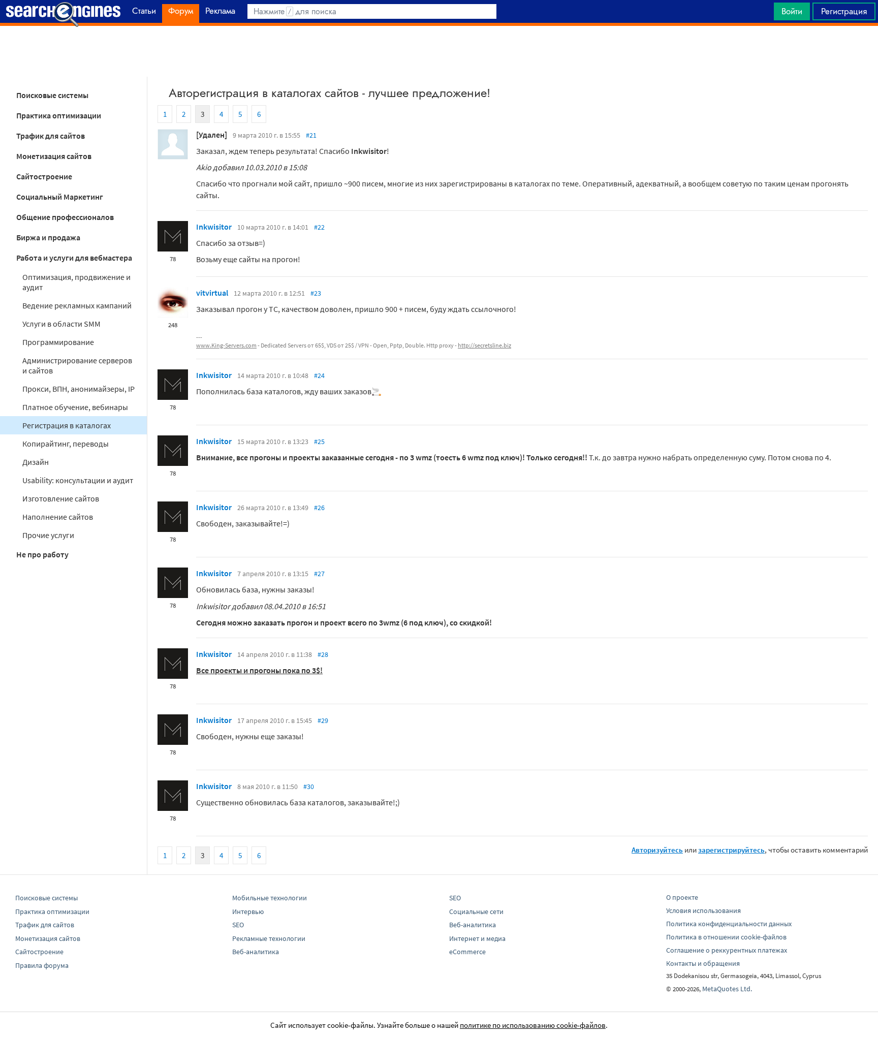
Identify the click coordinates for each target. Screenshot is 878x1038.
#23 (315, 293)
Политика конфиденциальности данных (729, 923)
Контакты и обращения (703, 963)
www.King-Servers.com (226, 345)
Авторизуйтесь (657, 850)
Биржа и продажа (48, 237)
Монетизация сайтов (53, 156)
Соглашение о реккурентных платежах (726, 950)
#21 (311, 135)
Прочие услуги (48, 535)
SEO (238, 924)
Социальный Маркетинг (59, 197)
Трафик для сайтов (50, 136)
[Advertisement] (439, 51)
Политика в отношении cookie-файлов (726, 936)
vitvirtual (212, 293)
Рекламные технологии (268, 938)
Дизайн (35, 462)
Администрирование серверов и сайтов (77, 365)
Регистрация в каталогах (66, 425)
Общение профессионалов (65, 217)
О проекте (682, 897)
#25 (319, 441)
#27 (319, 573)
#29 (323, 720)
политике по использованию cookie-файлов (533, 1025)
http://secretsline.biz (484, 345)
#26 (319, 507)
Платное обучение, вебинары (75, 407)
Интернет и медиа (477, 938)
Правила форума (42, 965)
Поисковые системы (52, 95)
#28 (323, 654)
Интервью (248, 911)
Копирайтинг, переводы (65, 443)
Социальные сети (476, 911)
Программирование (58, 342)
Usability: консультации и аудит (77, 480)
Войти (791, 11)
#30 (308, 786)
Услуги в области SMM (61, 324)
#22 (319, 227)
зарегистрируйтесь (731, 850)
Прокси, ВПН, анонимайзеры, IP (78, 389)
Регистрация (844, 11)
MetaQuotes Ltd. (727, 988)
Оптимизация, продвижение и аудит (76, 282)
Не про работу (42, 554)
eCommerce (467, 951)
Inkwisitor (214, 227)
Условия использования (703, 910)
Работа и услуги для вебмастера (74, 258)
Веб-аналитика (255, 951)
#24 (319, 375)
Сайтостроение (44, 176)
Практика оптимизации (58, 115)
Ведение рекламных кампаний (77, 305)
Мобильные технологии (269, 897)
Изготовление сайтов (60, 498)
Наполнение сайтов (57, 517)
